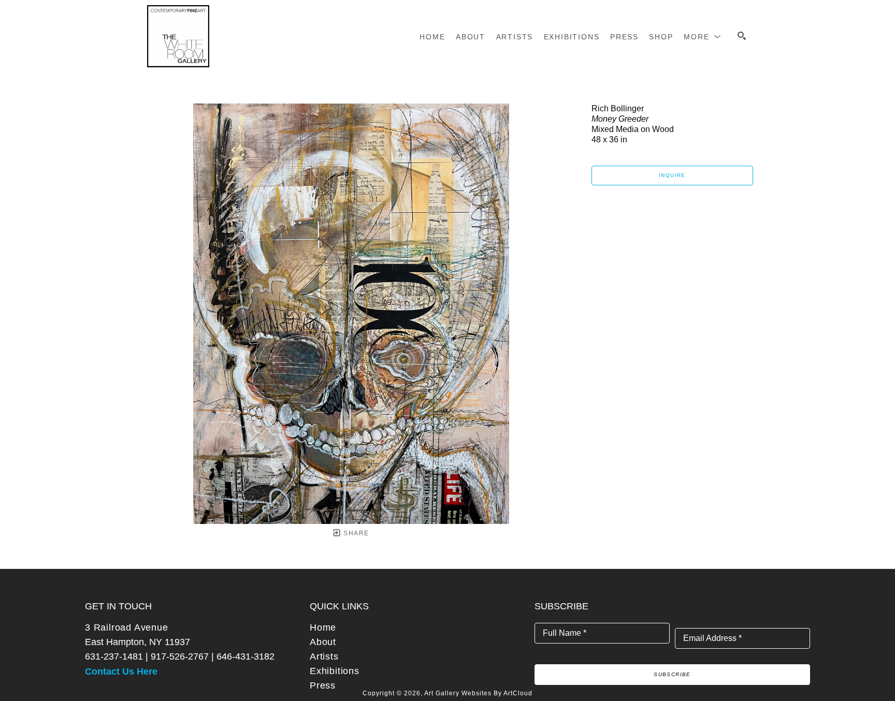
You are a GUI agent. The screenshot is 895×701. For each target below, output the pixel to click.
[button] (702, 37)
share (355, 533)
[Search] (742, 36)
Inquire (672, 175)
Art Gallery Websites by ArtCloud (478, 693)
